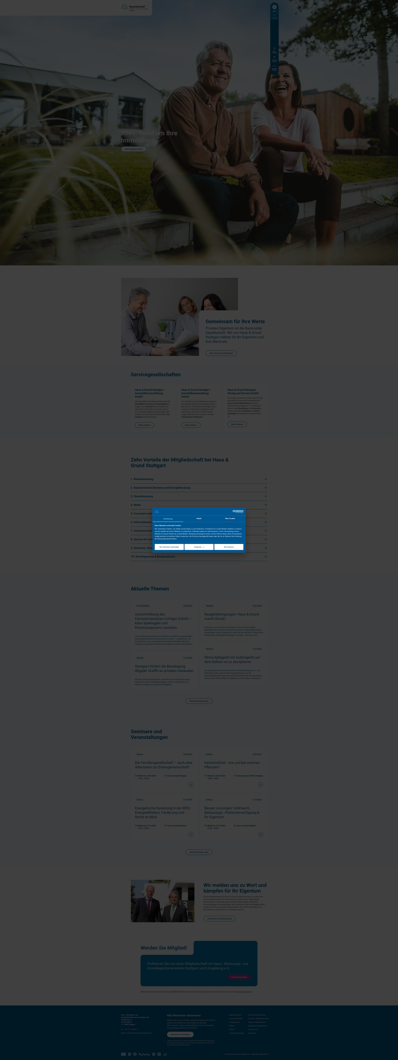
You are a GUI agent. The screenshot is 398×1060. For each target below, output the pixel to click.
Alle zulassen (229, 547)
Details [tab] (199, 518)
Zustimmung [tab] (168, 519)
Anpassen (197, 547)
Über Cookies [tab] (230, 518)
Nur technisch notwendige (169, 547)
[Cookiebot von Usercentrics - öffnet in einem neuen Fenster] (234, 511)
